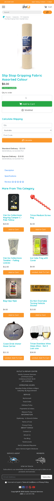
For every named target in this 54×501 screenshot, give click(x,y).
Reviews (8, 182)
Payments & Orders (27, 409)
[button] (27, 110)
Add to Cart (28, 104)
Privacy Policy (27, 425)
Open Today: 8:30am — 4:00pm (42, 2)
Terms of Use (27, 422)
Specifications (10, 176)
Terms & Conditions (29, 482)
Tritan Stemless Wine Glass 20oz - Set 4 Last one (40, 346)
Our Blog (27, 438)
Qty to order (7, 92)
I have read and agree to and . (28, 482)
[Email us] (20, 487)
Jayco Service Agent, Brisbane (27, 449)
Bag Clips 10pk (10, 301)
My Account (27, 398)
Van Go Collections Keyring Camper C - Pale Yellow (12, 217)
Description (9, 170)
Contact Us (27, 431)
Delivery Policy (27, 405)
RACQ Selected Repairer (27, 445)
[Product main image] (27, 46)
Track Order (27, 402)
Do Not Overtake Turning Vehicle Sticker (38, 303)
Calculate (28, 140)
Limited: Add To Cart (40, 272)
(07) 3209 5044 (9, 2)
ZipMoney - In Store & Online (27, 418)
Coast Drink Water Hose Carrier (12, 344)
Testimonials (27, 442)
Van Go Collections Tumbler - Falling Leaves (12, 260)
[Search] (47, 12)
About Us (27, 435)
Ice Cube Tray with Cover (39, 259)
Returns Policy (27, 412)
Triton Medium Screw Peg (40, 216)
